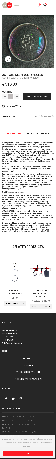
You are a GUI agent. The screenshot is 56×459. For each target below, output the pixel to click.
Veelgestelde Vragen (28, 372)
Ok (28, 453)
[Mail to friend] (50, 116)
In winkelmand (37, 96)
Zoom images (8, 59)
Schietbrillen (22, 78)
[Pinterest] (42, 116)
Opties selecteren (15, 304)
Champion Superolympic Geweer (41, 293)
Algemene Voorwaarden (28, 379)
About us (28, 358)
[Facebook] (39, 116)
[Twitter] (36, 116)
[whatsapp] (53, 116)
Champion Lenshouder (15, 292)
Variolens (34, 78)
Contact (28, 365)
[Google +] (46, 116)
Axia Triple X (8, 78)
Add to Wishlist (16, 106)
